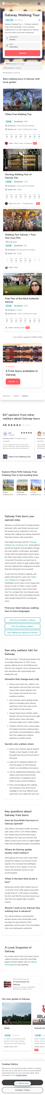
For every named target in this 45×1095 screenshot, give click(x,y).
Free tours (6, 396)
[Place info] (39, 20)
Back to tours (24, 1083)
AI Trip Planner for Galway (21, 983)
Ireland (16, 396)
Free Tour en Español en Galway (22, 620)
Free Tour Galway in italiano (22, 626)
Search (22, 53)
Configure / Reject (22, 1090)
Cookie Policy (21, 1075)
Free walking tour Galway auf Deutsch (22, 632)
